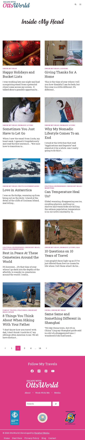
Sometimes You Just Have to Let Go (19, 131)
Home (7, 438)
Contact (52, 438)
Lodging (64, 68)
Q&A (78, 247)
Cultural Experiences (55, 186)
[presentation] (21, 53)
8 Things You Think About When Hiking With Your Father (18, 320)
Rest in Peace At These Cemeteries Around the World (21, 257)
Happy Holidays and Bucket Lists (19, 74)
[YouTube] (53, 371)
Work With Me (42, 393)
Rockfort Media (41, 433)
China (47, 310)
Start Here (17, 438)
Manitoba (49, 188)
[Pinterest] (46, 371)
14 (40, 348)
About (28, 393)
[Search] (55, 404)
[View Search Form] (75, 4)
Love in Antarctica (17, 190)
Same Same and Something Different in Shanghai (63, 318)
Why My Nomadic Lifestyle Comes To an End (62, 133)
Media (57, 393)
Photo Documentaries (28, 186)
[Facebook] (32, 371)
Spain (11, 312)
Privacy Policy (31, 438)
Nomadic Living (25, 125)
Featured (22, 310)
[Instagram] (39, 371)
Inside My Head (10, 68)
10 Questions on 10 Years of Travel (59, 253)
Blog (44, 438)
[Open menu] (80, 4)
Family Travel (10, 310)
